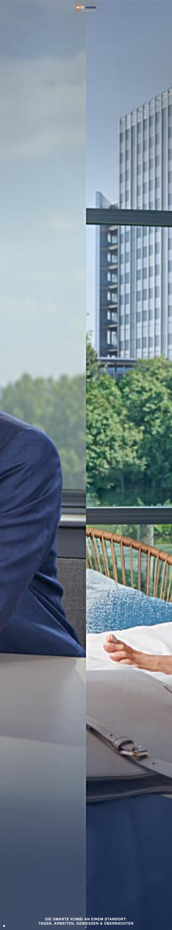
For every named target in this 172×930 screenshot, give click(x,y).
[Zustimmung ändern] (4, 925)
